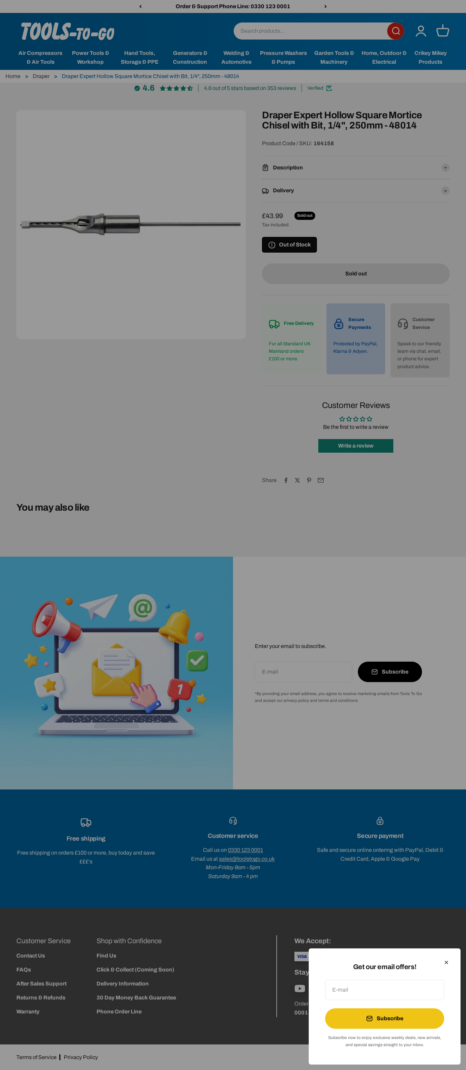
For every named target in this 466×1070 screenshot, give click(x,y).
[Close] (446, 962)
